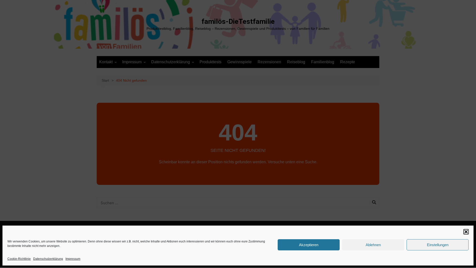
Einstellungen (437, 245)
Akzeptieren (308, 245)
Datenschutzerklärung (48, 259)
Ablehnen (373, 245)
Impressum (72, 259)
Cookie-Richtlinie (19, 259)
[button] (466, 231)
